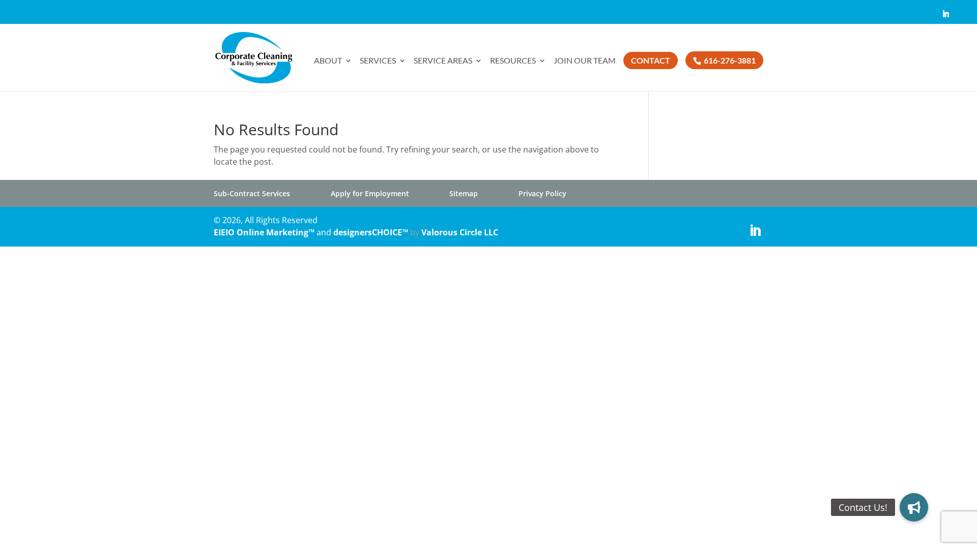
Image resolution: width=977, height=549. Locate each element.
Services (378, 61)
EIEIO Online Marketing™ (265, 232)
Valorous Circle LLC (459, 232)
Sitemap (463, 193)
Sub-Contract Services (252, 193)
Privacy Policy (542, 193)
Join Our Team (585, 61)
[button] (914, 507)
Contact (650, 60)
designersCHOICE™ (370, 232)
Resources (513, 61)
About (328, 61)
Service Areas (443, 61)
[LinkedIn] (946, 17)
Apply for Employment (370, 193)
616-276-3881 (729, 60)
